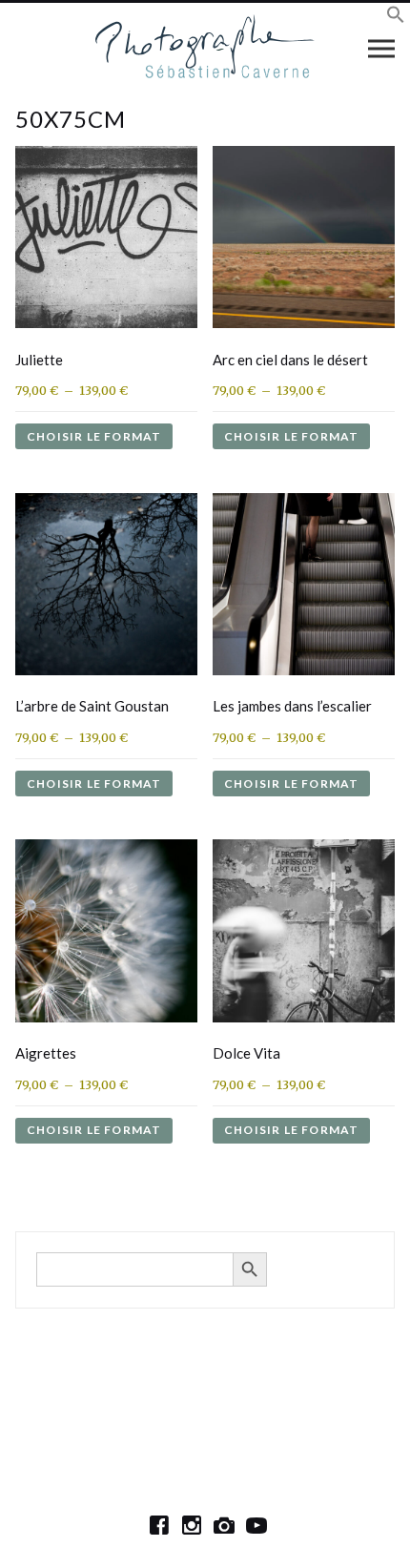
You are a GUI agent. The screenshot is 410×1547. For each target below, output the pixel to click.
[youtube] (256, 1525)
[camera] (224, 1525)
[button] (395, 18)
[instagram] (191, 1525)
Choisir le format (94, 436)
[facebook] (159, 1525)
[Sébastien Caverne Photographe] (205, 47)
